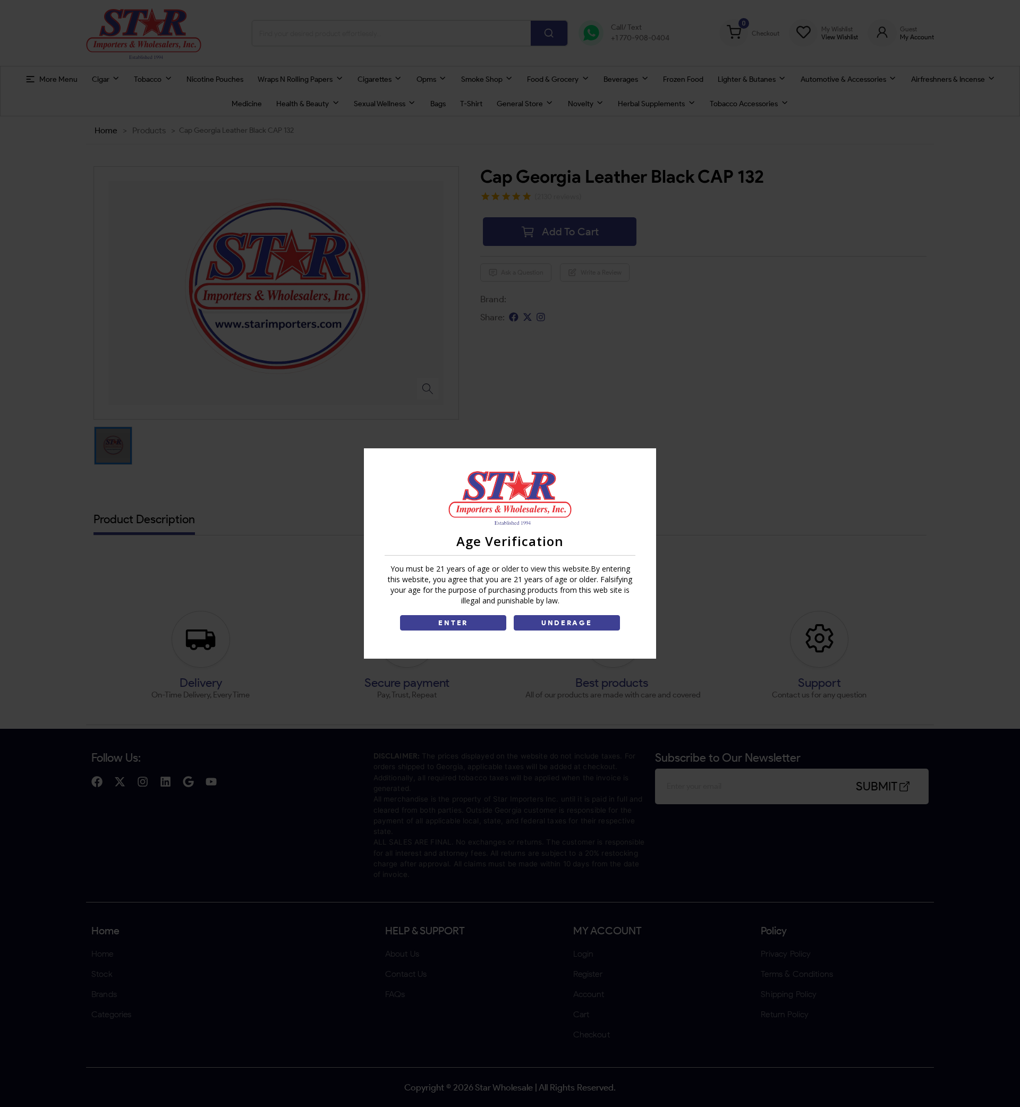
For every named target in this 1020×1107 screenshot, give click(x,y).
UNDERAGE (566, 623)
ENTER (453, 623)
